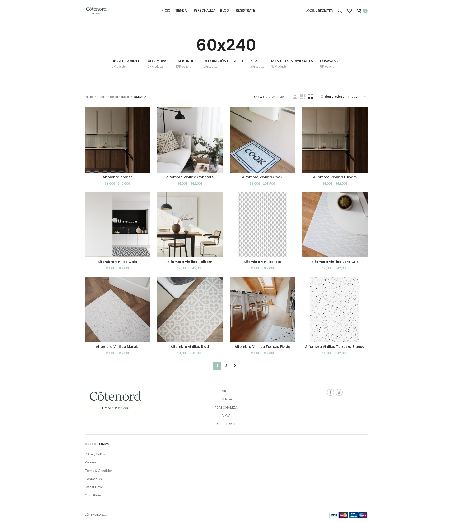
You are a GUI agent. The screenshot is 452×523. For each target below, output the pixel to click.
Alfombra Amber (117, 177)
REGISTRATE (226, 424)
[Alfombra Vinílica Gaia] (117, 225)
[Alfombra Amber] (117, 140)
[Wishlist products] (349, 10)
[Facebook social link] (330, 392)
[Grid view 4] (310, 97)
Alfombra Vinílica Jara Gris (334, 261)
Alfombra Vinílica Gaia (117, 261)
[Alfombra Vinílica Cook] (262, 140)
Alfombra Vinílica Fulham (335, 177)
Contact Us (93, 479)
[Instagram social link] (339, 392)
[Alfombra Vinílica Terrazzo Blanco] (335, 309)
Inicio (89, 97)
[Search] (340, 10)
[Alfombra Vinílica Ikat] (262, 225)
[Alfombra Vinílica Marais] (117, 309)
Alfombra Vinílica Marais (117, 346)
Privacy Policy (95, 454)
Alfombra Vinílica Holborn (189, 261)
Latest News (94, 487)
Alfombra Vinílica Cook (262, 177)
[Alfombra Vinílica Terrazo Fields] (262, 309)
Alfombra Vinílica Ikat (262, 261)
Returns (91, 462)
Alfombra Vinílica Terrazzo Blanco (334, 346)
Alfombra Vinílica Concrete (190, 177)
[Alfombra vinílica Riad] (190, 309)
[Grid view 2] (295, 97)
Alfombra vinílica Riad (190, 346)
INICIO (226, 391)
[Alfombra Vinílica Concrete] (190, 140)
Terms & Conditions (99, 470)
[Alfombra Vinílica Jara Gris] (335, 225)
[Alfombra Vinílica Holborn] (190, 225)
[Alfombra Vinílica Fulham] (335, 140)
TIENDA (226, 399)
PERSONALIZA (226, 407)
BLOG (226, 415)
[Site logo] (97, 10)
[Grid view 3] (302, 97)
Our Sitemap (94, 495)
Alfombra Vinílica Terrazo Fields (262, 346)
